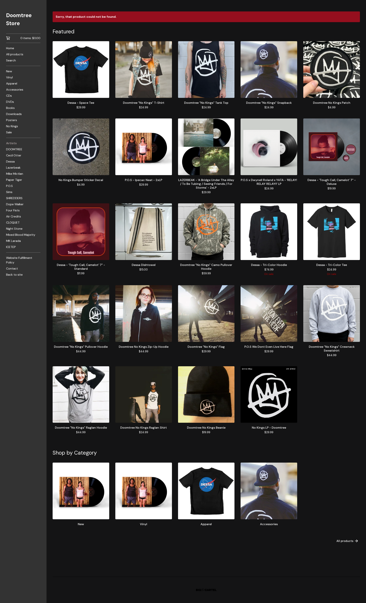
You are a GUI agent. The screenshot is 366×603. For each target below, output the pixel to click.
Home (10, 48)
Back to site (14, 275)
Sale (9, 132)
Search (11, 60)
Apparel (11, 83)
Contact (12, 268)
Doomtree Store (19, 19)
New (9, 71)
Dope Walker (15, 204)
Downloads (14, 114)
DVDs (10, 102)
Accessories (14, 90)
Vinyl (9, 77)
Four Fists (13, 210)
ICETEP (11, 247)
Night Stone (14, 229)
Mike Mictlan (14, 174)
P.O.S (9, 186)
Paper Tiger (14, 180)
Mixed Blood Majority (20, 235)
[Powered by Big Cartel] (206, 590)
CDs (9, 96)
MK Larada (13, 241)
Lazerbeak (13, 168)
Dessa (10, 161)
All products (14, 54)
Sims (9, 192)
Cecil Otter (13, 155)
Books (10, 108)
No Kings (12, 126)
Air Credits (13, 216)
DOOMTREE (14, 149)
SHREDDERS (14, 198)
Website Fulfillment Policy (19, 260)
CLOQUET (13, 223)
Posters (11, 120)
